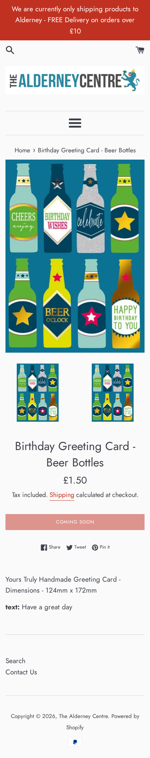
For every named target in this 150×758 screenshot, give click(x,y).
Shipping (62, 495)
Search (15, 661)
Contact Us (21, 672)
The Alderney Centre (83, 716)
